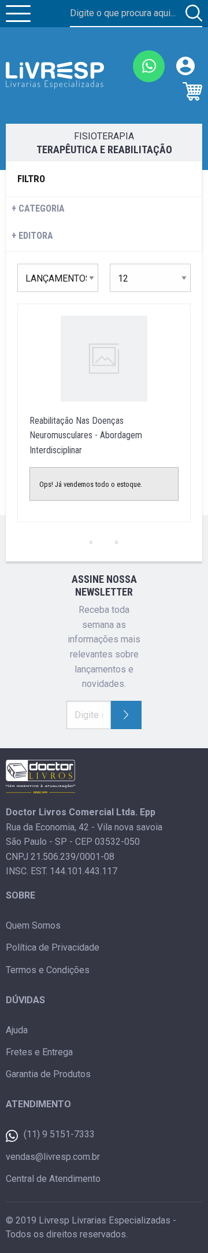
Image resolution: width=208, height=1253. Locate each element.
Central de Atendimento (53, 1178)
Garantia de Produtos (48, 1074)
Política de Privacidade (52, 947)
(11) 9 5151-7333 (59, 1134)
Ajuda (17, 1030)
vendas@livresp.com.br (53, 1156)
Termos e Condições (48, 969)
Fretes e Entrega (39, 1052)
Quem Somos (33, 925)
